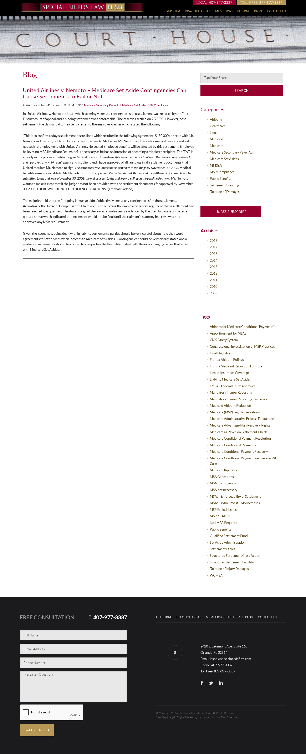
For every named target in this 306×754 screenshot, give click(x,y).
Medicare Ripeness (223, 470)
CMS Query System (224, 340)
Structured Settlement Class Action (235, 555)
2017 (213, 247)
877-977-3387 (224, 671)
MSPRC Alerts (220, 516)
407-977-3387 (110, 617)
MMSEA (216, 165)
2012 (213, 273)
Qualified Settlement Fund (229, 536)
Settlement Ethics (222, 549)
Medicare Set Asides (134, 105)
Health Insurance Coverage (229, 373)
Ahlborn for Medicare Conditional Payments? (242, 327)
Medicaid (216, 139)
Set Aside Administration (228, 542)
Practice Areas (197, 11)
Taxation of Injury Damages (229, 568)
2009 (213, 293)
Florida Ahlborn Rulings (227, 359)
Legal (172, 717)
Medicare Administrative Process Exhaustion (242, 418)
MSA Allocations (222, 477)
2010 (213, 286)
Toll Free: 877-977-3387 (261, 2)
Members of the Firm (232, 11)
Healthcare (218, 126)
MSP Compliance (158, 105)
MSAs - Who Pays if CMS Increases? (235, 503)
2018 (213, 240)
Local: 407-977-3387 (214, 2)
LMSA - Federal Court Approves (232, 386)
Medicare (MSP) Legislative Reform (235, 412)
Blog (258, 11)
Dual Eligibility (220, 353)
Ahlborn (216, 119)
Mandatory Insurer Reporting (231, 392)
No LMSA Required (223, 523)
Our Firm (172, 11)
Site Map (161, 717)
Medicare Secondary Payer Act (102, 105)
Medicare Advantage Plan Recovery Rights (240, 425)
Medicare (216, 146)
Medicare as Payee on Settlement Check (238, 432)
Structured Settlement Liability (232, 562)
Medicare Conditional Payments (233, 445)
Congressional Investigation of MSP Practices (242, 346)
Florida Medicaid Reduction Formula (236, 366)
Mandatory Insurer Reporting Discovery (238, 399)
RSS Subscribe (233, 211)
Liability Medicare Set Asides (230, 379)
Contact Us (276, 11)
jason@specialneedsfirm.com (230, 659)
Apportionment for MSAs (228, 333)
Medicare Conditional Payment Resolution (240, 438)
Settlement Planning (224, 185)
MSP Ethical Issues (223, 509)
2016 (213, 253)
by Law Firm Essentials (225, 717)
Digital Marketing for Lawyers (194, 717)
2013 (213, 267)
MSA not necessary (223, 490)
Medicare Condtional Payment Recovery (239, 451)
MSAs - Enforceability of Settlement (235, 496)
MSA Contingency (223, 483)
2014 (213, 260)
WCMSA (216, 575)
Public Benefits (220, 178)
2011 (213, 280)
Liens (213, 132)
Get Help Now (36, 730)
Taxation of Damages (225, 191)
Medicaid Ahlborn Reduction (230, 405)
